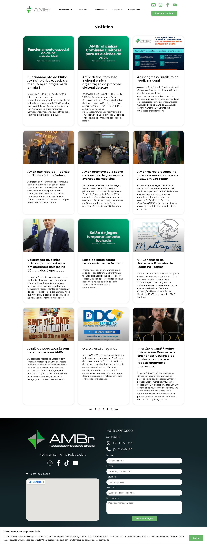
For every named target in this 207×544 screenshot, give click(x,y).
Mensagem (112, 498)
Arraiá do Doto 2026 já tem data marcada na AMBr (48, 350)
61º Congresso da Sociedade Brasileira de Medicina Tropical (155, 263)
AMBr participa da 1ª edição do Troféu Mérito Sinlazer (48, 173)
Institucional (64, 10)
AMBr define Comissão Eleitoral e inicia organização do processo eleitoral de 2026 (101, 82)
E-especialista (134, 10)
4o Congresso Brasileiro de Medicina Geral (157, 78)
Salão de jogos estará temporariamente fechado (102, 261)
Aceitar (196, 538)
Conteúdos (82, 10)
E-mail (109, 466)
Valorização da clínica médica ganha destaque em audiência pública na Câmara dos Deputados (46, 265)
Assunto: (111, 487)
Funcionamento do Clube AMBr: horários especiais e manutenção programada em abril (47, 82)
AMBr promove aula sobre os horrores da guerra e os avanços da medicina (102, 175)
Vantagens (99, 10)
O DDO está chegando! (100, 348)
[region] (103, 535)
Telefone (111, 477)
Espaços (116, 10)
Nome (109, 455)
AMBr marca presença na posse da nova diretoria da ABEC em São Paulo (157, 175)
